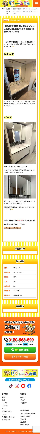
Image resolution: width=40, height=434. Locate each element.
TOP (3, 9)
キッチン (5, 403)
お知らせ (23, 397)
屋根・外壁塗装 (7, 411)
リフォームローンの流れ (28, 413)
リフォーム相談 (25, 416)
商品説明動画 (24, 410)
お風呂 (4, 397)
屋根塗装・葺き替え (8, 417)
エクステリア (6, 420)
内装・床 (5, 406)
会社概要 (23, 422)
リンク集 (23, 419)
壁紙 (3, 400)
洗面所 (4, 414)
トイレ (4, 409)
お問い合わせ (24, 425)
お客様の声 (23, 403)
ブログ (22, 400)
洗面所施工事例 (8, 11)
